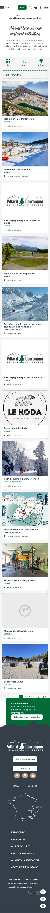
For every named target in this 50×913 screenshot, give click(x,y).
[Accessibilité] (40, 7)
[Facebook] (17, 776)
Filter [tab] (41, 65)
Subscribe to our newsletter (27, 717)
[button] (30, 7)
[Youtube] (33, 776)
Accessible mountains (24, 867)
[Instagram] (25, 776)
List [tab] (8, 65)
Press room (18, 839)
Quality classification (25, 860)
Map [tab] (24, 65)
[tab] (16, 786)
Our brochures (20, 846)
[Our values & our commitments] (36, 9)
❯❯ (44, 696)
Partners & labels (22, 853)
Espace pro (18, 832)
